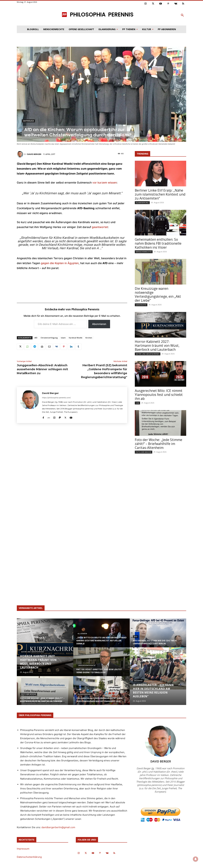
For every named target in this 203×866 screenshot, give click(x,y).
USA (137, 403)
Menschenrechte (144, 252)
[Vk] (176, 4)
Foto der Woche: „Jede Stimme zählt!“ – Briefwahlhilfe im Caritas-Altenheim (158, 444)
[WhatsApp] (27, 346)
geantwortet (100, 227)
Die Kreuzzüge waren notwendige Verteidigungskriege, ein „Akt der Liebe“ (158, 294)
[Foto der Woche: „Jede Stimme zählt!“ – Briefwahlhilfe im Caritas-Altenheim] (160, 423)
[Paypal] (60, 417)
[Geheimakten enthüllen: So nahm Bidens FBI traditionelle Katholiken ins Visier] (160, 222)
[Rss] (183, 4)
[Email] (49, 346)
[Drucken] (42, 346)
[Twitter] (153, 4)
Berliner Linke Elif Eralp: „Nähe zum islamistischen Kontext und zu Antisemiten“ (160, 194)
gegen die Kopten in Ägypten (60, 263)
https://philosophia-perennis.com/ (56, 398)
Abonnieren (99, 324)
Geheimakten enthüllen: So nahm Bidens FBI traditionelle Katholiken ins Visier (158, 243)
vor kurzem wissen (104, 182)
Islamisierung (142, 202)
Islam (63, 337)
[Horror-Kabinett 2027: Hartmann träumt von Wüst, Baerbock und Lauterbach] (160, 325)
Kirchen (88, 337)
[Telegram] (34, 346)
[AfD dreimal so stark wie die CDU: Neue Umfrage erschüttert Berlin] (158, 636)
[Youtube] (161, 4)
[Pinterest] (168, 4)
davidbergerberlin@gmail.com (58, 827)
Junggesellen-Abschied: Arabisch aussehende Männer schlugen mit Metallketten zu (42, 369)
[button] (182, 15)
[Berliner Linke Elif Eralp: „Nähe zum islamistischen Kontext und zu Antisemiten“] (160, 173)
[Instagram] (146, 4)
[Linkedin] (71, 346)
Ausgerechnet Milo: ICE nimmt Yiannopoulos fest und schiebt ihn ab (159, 394)
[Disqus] (72, 472)
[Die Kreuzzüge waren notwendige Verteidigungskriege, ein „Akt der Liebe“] (160, 272)
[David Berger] (20, 154)
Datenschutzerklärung (29, 856)
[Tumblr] (78, 346)
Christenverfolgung (49, 337)
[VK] (56, 346)
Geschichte (141, 305)
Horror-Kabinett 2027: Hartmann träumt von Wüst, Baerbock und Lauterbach (157, 345)
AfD (35, 337)
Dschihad (138, 681)
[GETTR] (49, 417)
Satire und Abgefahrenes (147, 354)
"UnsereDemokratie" (87, 665)
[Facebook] (43, 417)
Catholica (28, 121)
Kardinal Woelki (75, 337)
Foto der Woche (143, 452)
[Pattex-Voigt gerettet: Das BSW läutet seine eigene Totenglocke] (101, 664)
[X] (20, 346)
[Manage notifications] (195, 859)
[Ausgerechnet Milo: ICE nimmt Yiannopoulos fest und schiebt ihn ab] (160, 374)
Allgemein (82, 634)
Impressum (23, 848)
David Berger (34, 154)
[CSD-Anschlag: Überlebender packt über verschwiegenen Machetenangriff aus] (101, 693)
